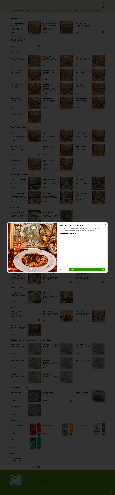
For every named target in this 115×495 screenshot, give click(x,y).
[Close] (105, 224)
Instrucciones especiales (68, 234)
